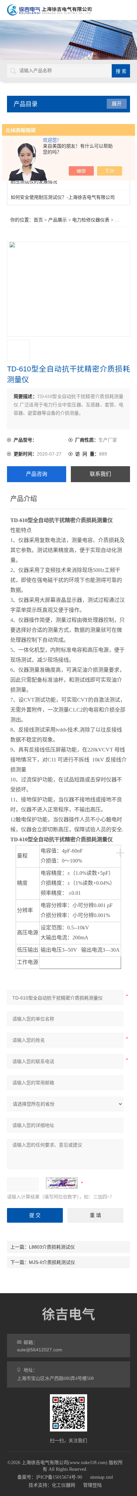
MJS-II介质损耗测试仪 (52, 1262)
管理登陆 (92, 1485)
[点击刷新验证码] (62, 1183)
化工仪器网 (63, 1485)
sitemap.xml (101, 1477)
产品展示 (57, 219)
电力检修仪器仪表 (90, 219)
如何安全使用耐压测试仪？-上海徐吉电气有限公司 (63, 197)
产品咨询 (36, 474)
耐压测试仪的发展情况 (34, 181)
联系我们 (100, 474)
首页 (38, 219)
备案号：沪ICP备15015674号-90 (49, 1477)
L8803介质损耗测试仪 (52, 1247)
